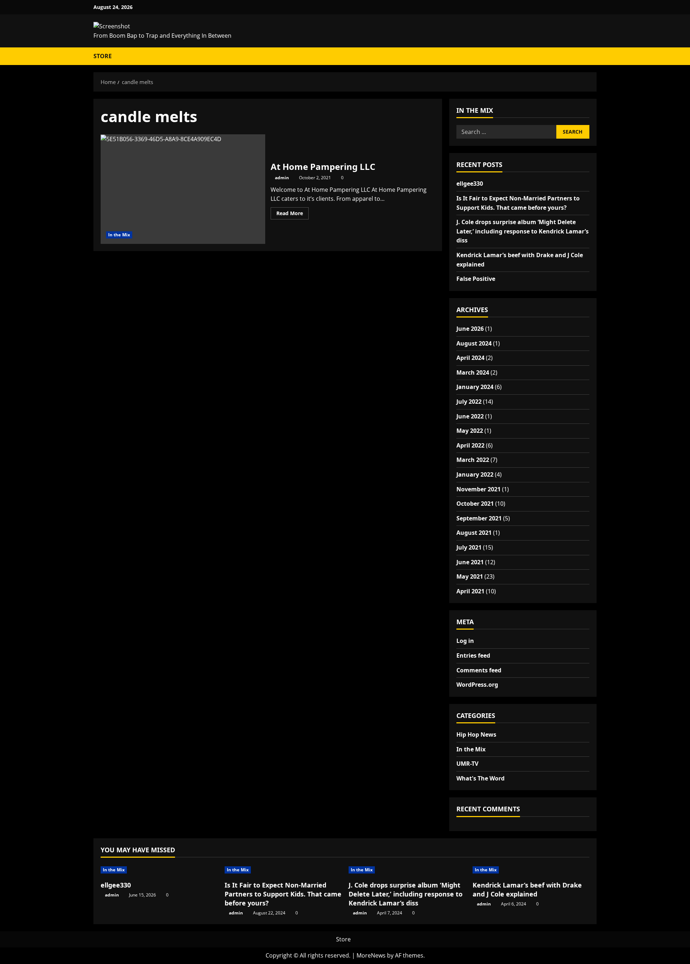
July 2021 (469, 547)
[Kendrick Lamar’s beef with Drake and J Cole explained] (531, 870)
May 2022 (469, 431)
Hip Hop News (476, 734)
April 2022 (470, 445)
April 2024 (470, 358)
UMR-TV (467, 764)
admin (282, 178)
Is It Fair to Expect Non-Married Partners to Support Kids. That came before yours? (283, 894)
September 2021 (479, 518)
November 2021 (478, 489)
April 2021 (470, 591)
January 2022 (474, 474)
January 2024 (474, 387)
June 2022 (470, 416)
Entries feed (473, 655)
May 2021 (469, 576)
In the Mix (119, 235)
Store (102, 56)
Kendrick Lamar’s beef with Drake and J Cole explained (527, 889)
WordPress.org (477, 685)
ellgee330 (469, 183)
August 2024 (474, 343)
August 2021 (474, 533)
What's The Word (480, 778)
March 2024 (472, 372)
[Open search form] (590, 56)
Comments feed (478, 670)
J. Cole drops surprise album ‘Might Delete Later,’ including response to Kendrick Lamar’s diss (522, 231)
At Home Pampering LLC (183, 189)
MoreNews (371, 955)
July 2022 (469, 401)
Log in (465, 641)
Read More (292, 214)
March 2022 (472, 460)
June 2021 (470, 562)
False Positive (475, 279)
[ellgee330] (159, 870)
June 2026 (470, 329)
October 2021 (475, 504)
